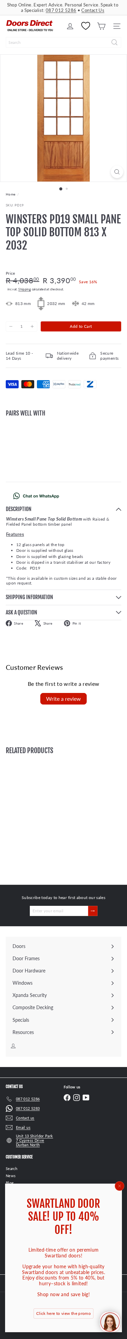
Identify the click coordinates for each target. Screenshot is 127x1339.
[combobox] (63, 42)
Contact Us (92, 10)
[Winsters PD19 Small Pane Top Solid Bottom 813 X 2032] (63, 444)
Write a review (63, 698)
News (11, 1175)
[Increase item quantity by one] (32, 326)
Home (10, 194)
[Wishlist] (85, 26)
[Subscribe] (93, 911)
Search (11, 1168)
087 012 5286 (61, 10)
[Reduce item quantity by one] (11, 326)
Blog (10, 1183)
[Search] (114, 42)
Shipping (24, 289)
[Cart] (101, 26)
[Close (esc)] (119, 1186)
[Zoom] (117, 172)
